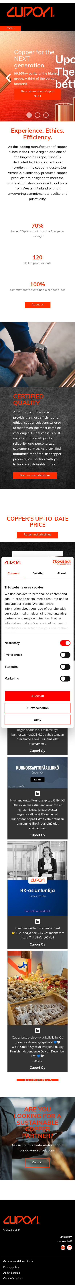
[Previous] (9, 78)
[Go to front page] (31, 16)
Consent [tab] (13, 573)
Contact (37, 1162)
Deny (37, 719)
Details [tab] (37, 573)
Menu (10, 28)
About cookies (11, 1273)
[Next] (66, 78)
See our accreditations (35, 475)
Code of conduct (13, 1278)
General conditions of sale (18, 1261)
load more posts (37, 1080)
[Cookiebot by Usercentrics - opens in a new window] (54, 562)
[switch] (65, 655)
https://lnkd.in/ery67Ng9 (37, 937)
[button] (37, 730)
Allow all (37, 696)
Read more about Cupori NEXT (37, 94)
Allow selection (37, 708)
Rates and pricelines (37, 534)
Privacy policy (11, 1267)
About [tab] (61, 573)
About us (37, 304)
